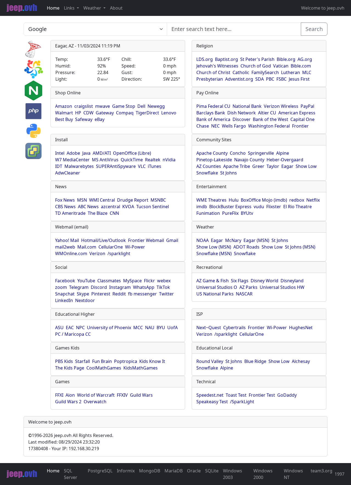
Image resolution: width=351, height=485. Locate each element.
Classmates (109, 281)
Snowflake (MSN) (214, 253)
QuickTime (132, 160)
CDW (88, 113)
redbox (296, 200)
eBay (99, 119)
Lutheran (290, 72)
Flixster (273, 207)
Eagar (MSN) (256, 240)
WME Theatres (211, 200)
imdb (201, 207)
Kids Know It (152, 361)
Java (86, 153)
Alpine (282, 153)
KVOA (128, 207)
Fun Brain (102, 361)
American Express (296, 113)
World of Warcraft (96, 395)
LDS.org (204, 59)
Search (314, 29)
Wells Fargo (234, 126)
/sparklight (118, 253)
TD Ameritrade (70, 213)
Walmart (64, 113)
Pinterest (100, 294)
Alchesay (301, 361)
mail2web (65, 247)
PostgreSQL (100, 471)
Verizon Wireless (281, 106)
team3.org (321, 471)
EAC (70, 328)
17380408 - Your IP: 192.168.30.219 (63, 448)
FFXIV (122, 395)
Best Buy (64, 119)
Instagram (120, 287)
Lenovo (168, 113)
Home (53, 8)
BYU (161, 328)
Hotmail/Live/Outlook (103, 240)
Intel (59, 153)
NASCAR (244, 294)
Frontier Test (262, 395)
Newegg (156, 106)
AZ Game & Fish (212, 281)
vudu (259, 207)
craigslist (83, 106)
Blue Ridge (255, 361)
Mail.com (86, 247)
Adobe (73, 153)
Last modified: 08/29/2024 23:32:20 (64, 442)
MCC (138, 328)
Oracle (194, 471)
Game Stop (123, 106)
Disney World (264, 281)
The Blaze (97, 213)
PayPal (307, 106)
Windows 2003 (232, 474)
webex (164, 281)
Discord (99, 287)
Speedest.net (209, 395)
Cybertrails (234, 328)
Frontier (300, 126)
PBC (270, 79)
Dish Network (241, 113)
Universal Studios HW (282, 287)
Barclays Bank (210, 113)
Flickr (149, 281)
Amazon (63, 106)
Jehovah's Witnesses (217, 66)
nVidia (169, 160)
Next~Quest (208, 328)
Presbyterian (209, 79)
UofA (172, 328)
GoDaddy (287, 395)
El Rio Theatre (297, 207)
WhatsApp (143, 287)
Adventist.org (239, 79)
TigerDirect (147, 113)
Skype (83, 294)
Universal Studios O (216, 287)
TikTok (163, 287)
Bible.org (286, 59)
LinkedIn (64, 300)
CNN (114, 213)
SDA (259, 79)
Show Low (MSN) (213, 247)
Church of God (255, 66)
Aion (70, 395)
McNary (233, 240)
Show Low (306, 166)
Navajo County (249, 160)
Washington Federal (269, 126)
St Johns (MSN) (300, 247)
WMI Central (102, 200)
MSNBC (158, 200)
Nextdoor (85, 300)
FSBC (281, 79)
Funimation (208, 213)
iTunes (154, 166)
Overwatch (95, 402)
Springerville (261, 153)
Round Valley (209, 361)
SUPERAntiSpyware (116, 166)
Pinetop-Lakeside (214, 160)
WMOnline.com (71, 253)
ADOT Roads (246, 247)
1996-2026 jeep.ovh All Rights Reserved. (70, 435)
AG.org (305, 59)
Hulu (234, 200)
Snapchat (65, 294)
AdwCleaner (67, 173)
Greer (258, 166)
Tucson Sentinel (152, 207)
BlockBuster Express (230, 207)
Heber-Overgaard (285, 160)
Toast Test (236, 395)
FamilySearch (265, 72)
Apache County (212, 153)
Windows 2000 (263, 474)
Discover (242, 119)
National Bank (247, 106)
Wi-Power (135, 247)
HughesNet (301, 328)
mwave (102, 106)
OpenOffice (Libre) (132, 153)
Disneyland (292, 281)
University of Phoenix (109, 328)
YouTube (86, 281)
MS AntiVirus (105, 160)
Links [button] (70, 8)
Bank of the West (270, 119)
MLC (306, 72)
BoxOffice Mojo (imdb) (264, 200)
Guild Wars (141, 395)
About (116, 8)
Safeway (83, 119)
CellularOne (110, 247)
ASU (59, 328)
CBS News (65, 207)
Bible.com (301, 66)
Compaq (125, 113)
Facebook (65, 281)
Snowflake (207, 173)
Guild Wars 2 (68, 402)
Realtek (152, 160)
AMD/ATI (102, 153)
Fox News (65, 200)
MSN (82, 200)
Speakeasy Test (212, 402)
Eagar (287, 166)
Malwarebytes (79, 166)
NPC (80, 328)
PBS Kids (64, 361)
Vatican (280, 66)
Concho (238, 153)
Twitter (166, 294)
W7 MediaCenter (72, 160)
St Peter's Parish (257, 59)
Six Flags (239, 281)
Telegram (79, 287)
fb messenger (142, 294)
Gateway (105, 113)
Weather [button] (92, 8)
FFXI (59, 395)
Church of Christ (213, 72)
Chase (202, 126)
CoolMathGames (103, 368)
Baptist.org (226, 59)
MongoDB (149, 471)
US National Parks (215, 294)
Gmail (172, 240)
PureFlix (230, 213)
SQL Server (70, 474)
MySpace (132, 281)
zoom (61, 287)
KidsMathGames (140, 368)
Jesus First (299, 79)
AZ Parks (248, 287)
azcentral (110, 207)
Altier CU (267, 113)
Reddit (119, 294)
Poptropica (125, 361)
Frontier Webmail (146, 240)
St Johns (228, 173)
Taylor (273, 166)
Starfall (82, 361)
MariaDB (174, 471)
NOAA (202, 240)
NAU (149, 328)
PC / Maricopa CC (73, 334)
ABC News (88, 207)
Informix (126, 471)
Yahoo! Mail (67, 240)
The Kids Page (69, 368)
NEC (215, 126)
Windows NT (293, 474)
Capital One (302, 119)
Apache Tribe (236, 166)
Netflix (313, 200)
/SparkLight (242, 402)
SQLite (212, 471)
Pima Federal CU (213, 106)
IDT (58, 166)
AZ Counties (208, 166)
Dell (141, 106)
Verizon (97, 253)
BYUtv (247, 213)
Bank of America (213, 119)
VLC (142, 166)
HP (78, 113)
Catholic (241, 72)
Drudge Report (132, 200)
